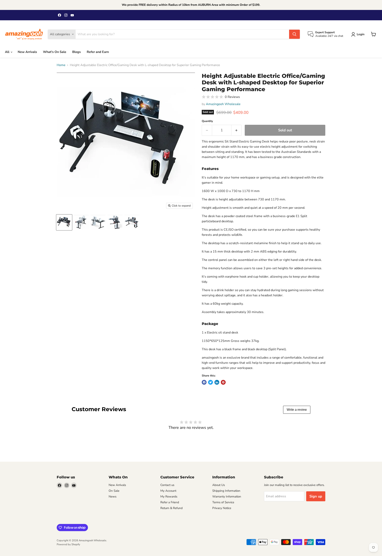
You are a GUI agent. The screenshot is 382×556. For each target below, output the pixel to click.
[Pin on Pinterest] (223, 382)
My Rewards (168, 496)
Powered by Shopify (68, 544)
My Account (168, 491)
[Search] (294, 34)
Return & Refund (171, 508)
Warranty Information (226, 496)
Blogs (76, 52)
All (7, 52)
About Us (218, 485)
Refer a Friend (169, 502)
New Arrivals (27, 52)
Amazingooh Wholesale (223, 104)
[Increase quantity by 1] (236, 130)
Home (61, 65)
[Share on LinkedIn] (216, 382)
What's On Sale (54, 52)
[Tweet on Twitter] (210, 382)
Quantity (207, 121)
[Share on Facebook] (204, 382)
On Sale (114, 491)
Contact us (167, 485)
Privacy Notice (221, 508)
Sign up (315, 496)
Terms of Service (223, 502)
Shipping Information (226, 491)
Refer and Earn (98, 52)
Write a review (297, 409)
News (112, 496)
